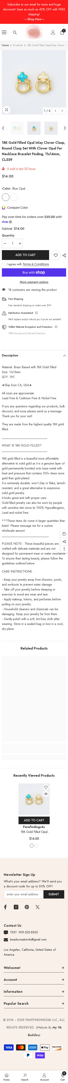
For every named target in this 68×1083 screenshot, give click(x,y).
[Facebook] (5, 907)
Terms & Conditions (36, 264)
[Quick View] (46, 794)
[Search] (15, 32)
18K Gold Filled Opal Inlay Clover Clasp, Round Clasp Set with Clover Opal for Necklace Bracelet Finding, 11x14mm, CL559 (34, 832)
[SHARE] (63, 255)
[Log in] (53, 32)
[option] (34, 82)
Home (5, 45)
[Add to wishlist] (55, 255)
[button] (55, 110)
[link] (34, 750)
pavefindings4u (34, 827)
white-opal (36, 845)
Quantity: (8, 235)
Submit (54, 894)
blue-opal (32, 845)
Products (18, 45)
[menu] (4, 32)
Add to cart (25, 255)
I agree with (14, 264)
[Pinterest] (27, 907)
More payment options (34, 282)
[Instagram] (16, 907)
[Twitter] (38, 907)
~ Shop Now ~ (34, 19)
